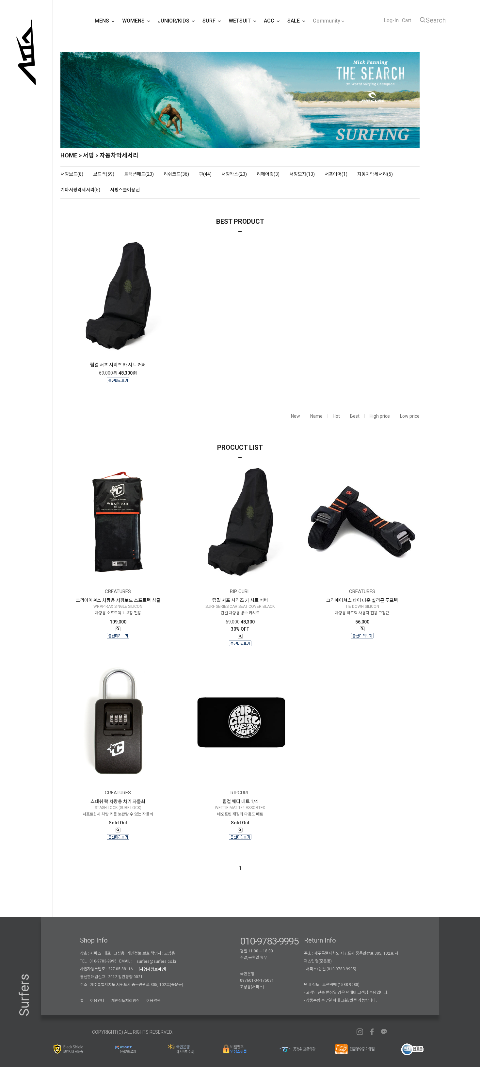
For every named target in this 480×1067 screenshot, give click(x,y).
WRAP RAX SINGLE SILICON (117, 606)
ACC (270, 21)
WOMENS (134, 21)
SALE (294, 21)
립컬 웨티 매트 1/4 (240, 801)
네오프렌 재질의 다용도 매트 (240, 814)
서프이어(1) (336, 174)
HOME (68, 155)
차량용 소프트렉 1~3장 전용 (118, 613)
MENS (102, 21)
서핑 (88, 155)
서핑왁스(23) (234, 174)
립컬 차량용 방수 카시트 (240, 613)
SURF (209, 21)
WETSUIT (240, 21)
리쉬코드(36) (176, 174)
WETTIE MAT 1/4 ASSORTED (240, 807)
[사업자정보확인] (152, 969)
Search (436, 20)
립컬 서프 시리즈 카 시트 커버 (118, 365)
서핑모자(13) (302, 174)
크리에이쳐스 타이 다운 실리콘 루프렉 (362, 600)
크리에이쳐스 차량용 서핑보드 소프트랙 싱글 (118, 600)
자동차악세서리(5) (375, 174)
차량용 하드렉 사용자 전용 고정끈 (362, 613)
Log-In (391, 20)
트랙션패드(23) (139, 174)
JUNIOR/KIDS (174, 21)
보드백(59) (103, 174)
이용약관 (153, 1000)
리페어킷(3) (268, 174)
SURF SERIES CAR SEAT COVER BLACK (240, 606)
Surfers (24, 995)
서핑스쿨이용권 (125, 189)
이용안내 (97, 1000)
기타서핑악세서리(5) (80, 189)
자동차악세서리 (119, 155)
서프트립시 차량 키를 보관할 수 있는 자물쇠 (118, 814)
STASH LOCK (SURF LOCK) (118, 807)
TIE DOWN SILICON (362, 606)
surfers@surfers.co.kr (156, 961)
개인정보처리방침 (125, 1000)
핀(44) (205, 174)
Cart (406, 20)
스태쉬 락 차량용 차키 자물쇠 (117, 801)
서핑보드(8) (71, 174)
